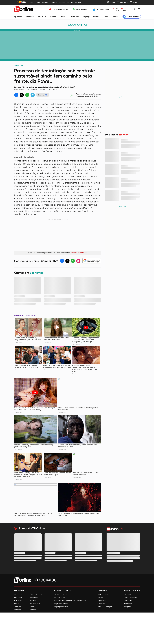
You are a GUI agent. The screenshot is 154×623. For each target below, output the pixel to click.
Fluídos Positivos (59, 597)
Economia (77, 24)
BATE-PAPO (124, 2)
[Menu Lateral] (139, 9)
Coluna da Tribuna (60, 594)
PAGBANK (54, 2)
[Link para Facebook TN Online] (38, 580)
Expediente (102, 600)
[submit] (134, 9)
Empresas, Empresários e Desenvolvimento (70, 600)
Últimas (115, 17)
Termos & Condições (105, 606)
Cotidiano (17, 606)
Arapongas (30, 17)
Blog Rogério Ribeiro (61, 606)
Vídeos (106, 17)
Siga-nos (41, 95)
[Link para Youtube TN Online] (54, 580)
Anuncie (101, 597)
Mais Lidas (18, 594)
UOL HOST (45, 2)
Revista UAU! (74, 17)
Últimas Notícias (36, 594)
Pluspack (127, 606)
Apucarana (18, 17)
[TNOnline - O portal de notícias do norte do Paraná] (23, 9)
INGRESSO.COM (35, 2)
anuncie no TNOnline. (79, 253)
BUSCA (113, 2)
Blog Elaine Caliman (61, 603)
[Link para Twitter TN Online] (43, 580)
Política (62, 17)
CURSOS (62, 2)
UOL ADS (78, 2)
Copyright (101, 603)
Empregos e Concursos (91, 17)
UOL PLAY (70, 2)
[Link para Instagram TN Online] (48, 580)
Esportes (17, 610)
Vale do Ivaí (42, 17)
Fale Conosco (102, 594)
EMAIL (135, 2)
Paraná (53, 17)
